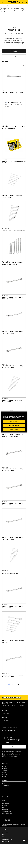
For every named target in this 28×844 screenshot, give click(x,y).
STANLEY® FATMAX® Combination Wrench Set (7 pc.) (12, 196)
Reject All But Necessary (14, 425)
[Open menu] (2, 2)
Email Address (5, 724)
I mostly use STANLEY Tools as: (9, 730)
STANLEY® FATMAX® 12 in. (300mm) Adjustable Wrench (12, 93)
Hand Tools (7, 5)
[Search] (22, 2)
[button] (2, 820)
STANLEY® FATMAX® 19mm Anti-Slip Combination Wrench (12, 332)
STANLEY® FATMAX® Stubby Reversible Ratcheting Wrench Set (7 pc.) (13, 435)
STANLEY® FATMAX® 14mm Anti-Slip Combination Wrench (12, 504)
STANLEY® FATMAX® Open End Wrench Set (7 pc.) (13, 641)
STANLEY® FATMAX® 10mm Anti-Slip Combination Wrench (12, 607)
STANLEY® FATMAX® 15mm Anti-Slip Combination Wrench (12, 366)
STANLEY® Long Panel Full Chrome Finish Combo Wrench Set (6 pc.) (13, 127)
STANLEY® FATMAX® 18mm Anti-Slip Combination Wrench (12, 298)
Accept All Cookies (14, 429)
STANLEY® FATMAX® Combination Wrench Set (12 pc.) (12, 401)
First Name (4, 710)
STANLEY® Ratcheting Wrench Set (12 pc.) (14, 230)
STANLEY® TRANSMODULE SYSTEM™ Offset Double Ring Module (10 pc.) (12, 263)
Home (2, 6)
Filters (15, 51)
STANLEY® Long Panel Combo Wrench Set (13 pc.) (13, 162)
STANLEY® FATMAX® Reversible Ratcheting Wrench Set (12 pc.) (11, 572)
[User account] (26, 2)
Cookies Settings (13, 421)
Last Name (4, 717)
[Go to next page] (18, 685)
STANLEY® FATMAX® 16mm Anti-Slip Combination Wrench (12, 538)
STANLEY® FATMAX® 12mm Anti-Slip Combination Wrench (12, 675)
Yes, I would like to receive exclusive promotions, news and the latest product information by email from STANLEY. (13, 740)
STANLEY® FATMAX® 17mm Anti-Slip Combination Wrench (12, 469)
